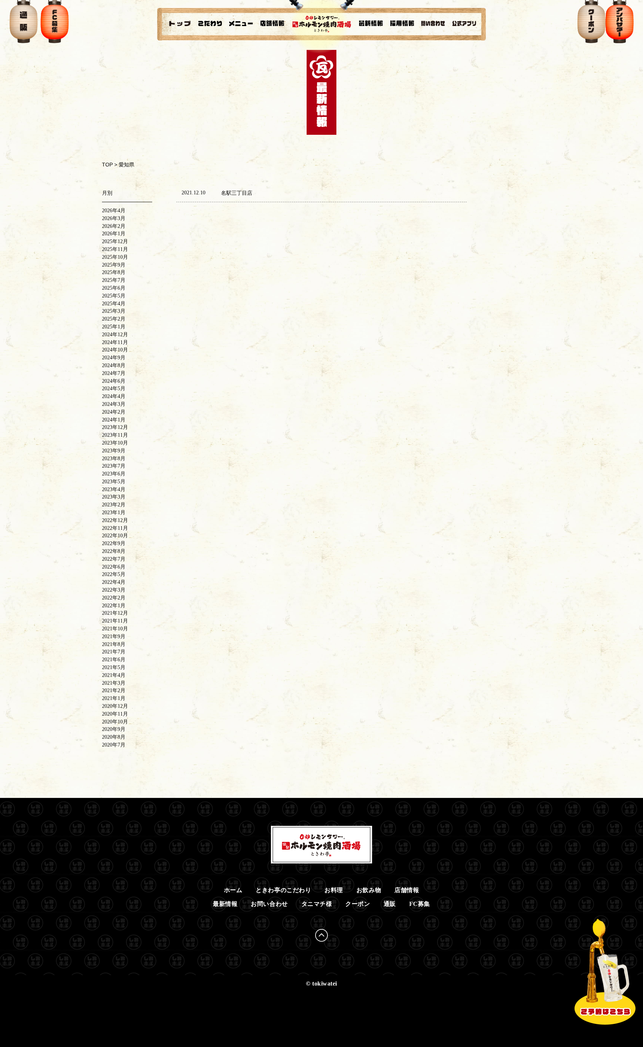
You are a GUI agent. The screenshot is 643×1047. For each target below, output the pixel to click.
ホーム (233, 890)
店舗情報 (406, 890)
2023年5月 (113, 481)
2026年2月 (113, 226)
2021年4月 (113, 675)
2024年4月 (113, 396)
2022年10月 (115, 535)
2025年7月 (113, 280)
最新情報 (225, 904)
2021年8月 (113, 644)
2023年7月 (113, 466)
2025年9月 (113, 265)
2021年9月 (113, 636)
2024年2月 (113, 412)
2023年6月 (113, 474)
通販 (390, 904)
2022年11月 (115, 528)
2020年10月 (115, 722)
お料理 (333, 890)
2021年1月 (113, 698)
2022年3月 (113, 590)
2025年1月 (113, 327)
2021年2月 (113, 690)
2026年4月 (113, 210)
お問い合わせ (269, 904)
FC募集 (419, 904)
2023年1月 (113, 512)
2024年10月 (115, 350)
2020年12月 (115, 706)
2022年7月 (113, 559)
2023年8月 (113, 458)
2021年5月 (113, 667)
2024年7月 (113, 373)
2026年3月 (113, 218)
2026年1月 (113, 233)
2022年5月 (113, 574)
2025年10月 (115, 257)
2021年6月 (113, 659)
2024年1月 (113, 420)
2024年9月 (113, 357)
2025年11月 (115, 249)
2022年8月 (113, 551)
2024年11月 (115, 342)
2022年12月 (115, 520)
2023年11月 (115, 435)
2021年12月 (115, 613)
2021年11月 (115, 621)
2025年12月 (115, 241)
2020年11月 (115, 714)
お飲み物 (368, 890)
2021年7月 (113, 652)
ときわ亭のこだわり (283, 890)
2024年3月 (113, 404)
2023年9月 (113, 451)
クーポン (357, 904)
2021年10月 (115, 628)
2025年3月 (113, 311)
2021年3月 (113, 683)
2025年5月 (113, 296)
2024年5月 (113, 388)
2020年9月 (113, 729)
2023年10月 (115, 443)
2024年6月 (113, 381)
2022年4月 (113, 582)
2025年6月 (113, 288)
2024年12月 (115, 334)
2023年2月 (113, 504)
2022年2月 (113, 598)
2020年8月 (113, 737)
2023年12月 (115, 427)
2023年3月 (113, 497)
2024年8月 (113, 365)
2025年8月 (113, 272)
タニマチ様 (316, 904)
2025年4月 (113, 303)
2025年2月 (113, 319)
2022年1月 (113, 605)
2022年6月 (113, 567)
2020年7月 (113, 745)
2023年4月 (113, 489)
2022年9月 (113, 543)
